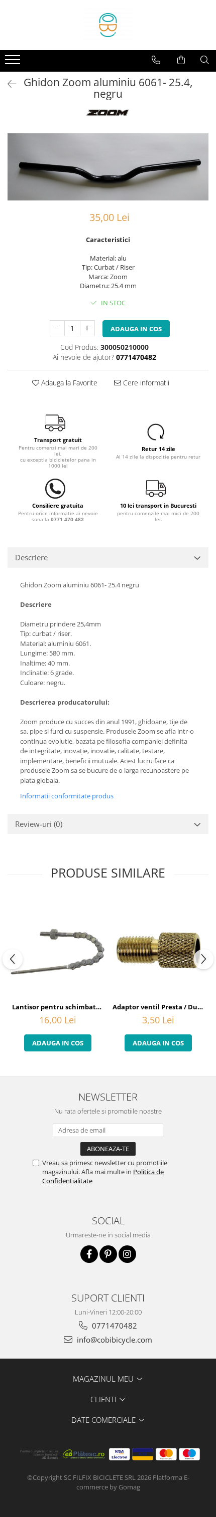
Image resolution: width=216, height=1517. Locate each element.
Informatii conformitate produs (67, 795)
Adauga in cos (136, 328)
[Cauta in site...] (204, 60)
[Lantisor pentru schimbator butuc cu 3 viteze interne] (58, 948)
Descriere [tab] (31, 557)
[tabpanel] (108, 166)
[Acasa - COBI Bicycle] (108, 25)
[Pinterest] (108, 1254)
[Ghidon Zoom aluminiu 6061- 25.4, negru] (108, 166)
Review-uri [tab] (38, 824)
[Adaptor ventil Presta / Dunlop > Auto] (158, 948)
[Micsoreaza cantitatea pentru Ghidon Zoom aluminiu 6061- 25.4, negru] (57, 328)
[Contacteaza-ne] (156, 60)
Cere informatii (145, 382)
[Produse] (14, 62)
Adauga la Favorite (68, 382)
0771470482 (113, 1326)
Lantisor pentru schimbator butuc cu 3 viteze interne (59, 1006)
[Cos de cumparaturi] (181, 60)
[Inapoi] (7, 84)
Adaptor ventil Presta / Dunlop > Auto (159, 1006)
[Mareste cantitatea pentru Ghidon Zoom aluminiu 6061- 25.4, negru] (87, 328)
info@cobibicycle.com (113, 1340)
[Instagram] (127, 1254)
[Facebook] (89, 1254)
